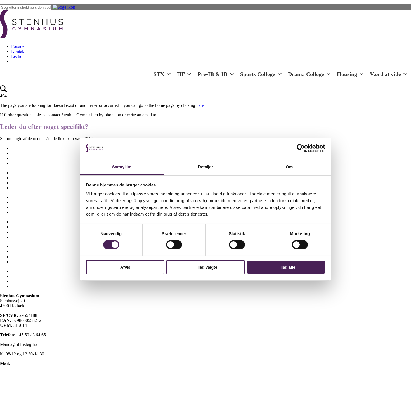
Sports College (257, 74)
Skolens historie (25, 221)
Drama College (306, 74)
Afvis (125, 267)
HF (181, 74)
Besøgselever (23, 148)
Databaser (20, 281)
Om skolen (20, 197)
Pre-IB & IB (212, 74)
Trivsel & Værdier (27, 251)
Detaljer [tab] (205, 166)
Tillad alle (286, 267)
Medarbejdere (23, 187)
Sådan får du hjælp (27, 237)
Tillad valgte (205, 267)
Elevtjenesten (23, 153)
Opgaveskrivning (26, 202)
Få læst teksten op (16, 391)
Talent (16, 246)
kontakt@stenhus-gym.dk (33, 363)
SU (14, 232)
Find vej (18, 177)
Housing (347, 74)
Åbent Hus (20, 261)
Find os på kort (13, 372)
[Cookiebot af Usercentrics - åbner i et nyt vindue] (300, 148)
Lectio (16, 56)
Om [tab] (289, 166)
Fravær (17, 182)
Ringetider (20, 212)
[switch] (174, 244)
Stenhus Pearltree (26, 286)
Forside (17, 46)
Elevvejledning (24, 163)
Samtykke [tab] (121, 166)
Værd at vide (385, 74)
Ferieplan (19, 172)
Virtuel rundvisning (28, 256)
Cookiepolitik (12, 382)
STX (158, 74)
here (200, 105)
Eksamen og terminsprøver (34, 158)
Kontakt (18, 51)
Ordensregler (22, 207)
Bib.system (21, 276)
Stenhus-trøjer (23, 227)
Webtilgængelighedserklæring (26, 401)
